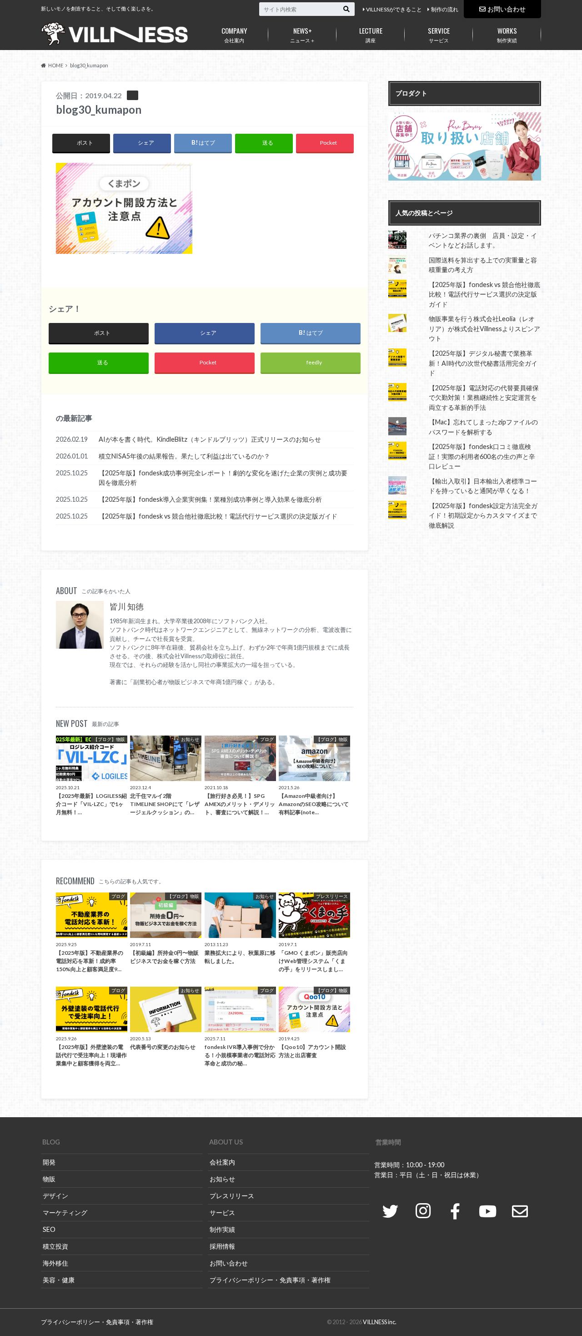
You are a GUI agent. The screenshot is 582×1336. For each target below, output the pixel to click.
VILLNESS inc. (379, 1322)
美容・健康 (59, 1280)
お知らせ (222, 1179)
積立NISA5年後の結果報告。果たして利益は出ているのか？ (184, 456)
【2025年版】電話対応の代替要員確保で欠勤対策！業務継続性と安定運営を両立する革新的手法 (484, 397)
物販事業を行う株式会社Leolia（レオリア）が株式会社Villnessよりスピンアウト (484, 328)
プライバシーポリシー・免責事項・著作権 (270, 1280)
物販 (49, 1179)
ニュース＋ (302, 34)
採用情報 (222, 1246)
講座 (370, 34)
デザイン (55, 1196)
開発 (49, 1162)
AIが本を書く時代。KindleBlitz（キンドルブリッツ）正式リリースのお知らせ (210, 439)
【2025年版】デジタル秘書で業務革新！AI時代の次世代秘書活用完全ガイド (483, 363)
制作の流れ (444, 9)
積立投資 (55, 1246)
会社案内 (234, 34)
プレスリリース (232, 1196)
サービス (439, 34)
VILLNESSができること (394, 9)
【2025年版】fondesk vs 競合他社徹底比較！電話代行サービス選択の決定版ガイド (218, 516)
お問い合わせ (506, 9)
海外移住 (55, 1263)
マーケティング (65, 1212)
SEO (49, 1229)
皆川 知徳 (127, 606)
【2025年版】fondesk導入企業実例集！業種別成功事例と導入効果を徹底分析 (210, 499)
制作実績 (507, 34)
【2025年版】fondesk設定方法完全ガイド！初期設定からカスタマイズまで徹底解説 (483, 515)
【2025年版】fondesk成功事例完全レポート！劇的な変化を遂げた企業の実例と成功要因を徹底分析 (223, 478)
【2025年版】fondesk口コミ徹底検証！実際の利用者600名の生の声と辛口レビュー (482, 456)
